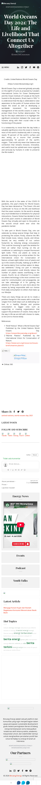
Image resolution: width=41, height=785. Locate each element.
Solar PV (30, 647)
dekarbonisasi (26, 628)
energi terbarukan (23, 633)
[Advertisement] (20, 177)
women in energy (10, 630)
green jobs (24, 639)
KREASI (33, 628)
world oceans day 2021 (24, 415)
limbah (6, 628)
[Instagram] (15, 435)
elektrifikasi (16, 650)
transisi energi (22, 630)
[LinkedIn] (27, 435)
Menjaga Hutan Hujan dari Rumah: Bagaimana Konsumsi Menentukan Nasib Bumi (20, 610)
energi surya (18, 647)
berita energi (12, 639)
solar (34, 633)
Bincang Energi (16, 776)
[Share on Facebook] (18, 782)
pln (22, 643)
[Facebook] (4, 435)
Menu (7, 67)
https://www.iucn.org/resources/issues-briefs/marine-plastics (22, 344)
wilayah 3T (28, 636)
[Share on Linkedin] (28, 782)
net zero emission (17, 636)
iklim (24, 647)
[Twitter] (10, 435)
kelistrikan (7, 636)
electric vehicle (14, 643)
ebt (24, 643)
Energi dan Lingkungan (22, 55)
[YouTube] (21, 435)
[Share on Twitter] (23, 782)
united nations (8, 415)
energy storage (14, 628)
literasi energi (8, 633)
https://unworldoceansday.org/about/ (21, 333)
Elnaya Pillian (20, 358)
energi (31, 630)
